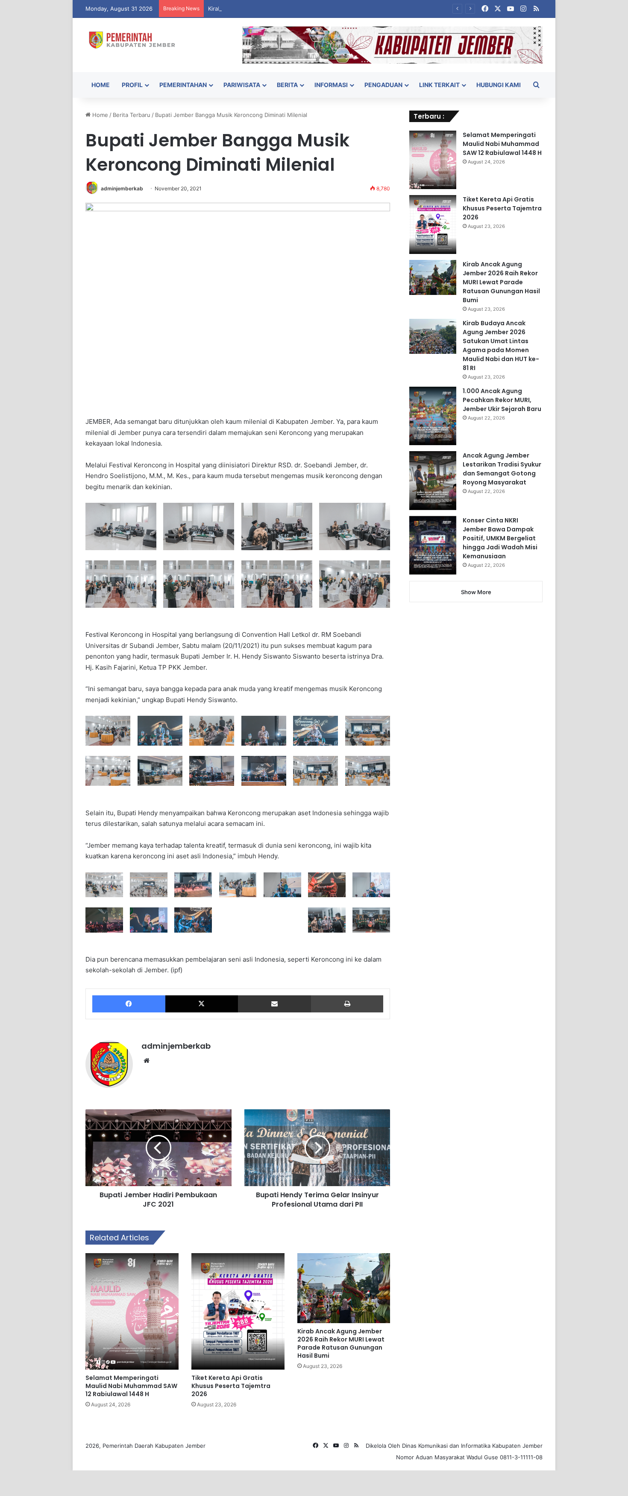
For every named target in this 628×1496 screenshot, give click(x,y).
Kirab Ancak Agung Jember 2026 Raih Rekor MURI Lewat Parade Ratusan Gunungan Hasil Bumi (334, 8)
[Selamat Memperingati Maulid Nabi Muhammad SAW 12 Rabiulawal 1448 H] (132, 1311)
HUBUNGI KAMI (498, 84)
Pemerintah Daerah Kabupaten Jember (154, 1445)
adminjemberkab (122, 188)
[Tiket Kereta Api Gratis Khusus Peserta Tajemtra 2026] (238, 1311)
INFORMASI (331, 84)
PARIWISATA (241, 84)
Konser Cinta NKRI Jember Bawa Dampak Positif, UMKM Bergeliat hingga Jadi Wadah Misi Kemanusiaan (500, 538)
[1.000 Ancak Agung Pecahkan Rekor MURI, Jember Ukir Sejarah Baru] (432, 416)
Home (99, 114)
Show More (476, 592)
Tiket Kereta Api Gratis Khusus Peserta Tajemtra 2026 (230, 1386)
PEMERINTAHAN (183, 84)
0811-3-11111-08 (521, 1457)
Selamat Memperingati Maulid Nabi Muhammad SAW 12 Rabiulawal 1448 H (131, 1386)
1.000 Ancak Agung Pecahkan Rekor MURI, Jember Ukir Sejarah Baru (502, 400)
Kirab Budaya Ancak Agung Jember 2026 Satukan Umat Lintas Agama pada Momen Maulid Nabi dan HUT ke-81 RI (501, 345)
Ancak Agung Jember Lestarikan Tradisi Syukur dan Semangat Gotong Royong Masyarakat (502, 469)
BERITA (287, 84)
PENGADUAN (383, 84)
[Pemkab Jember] (135, 40)
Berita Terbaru (131, 114)
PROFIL (132, 84)
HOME (100, 84)
